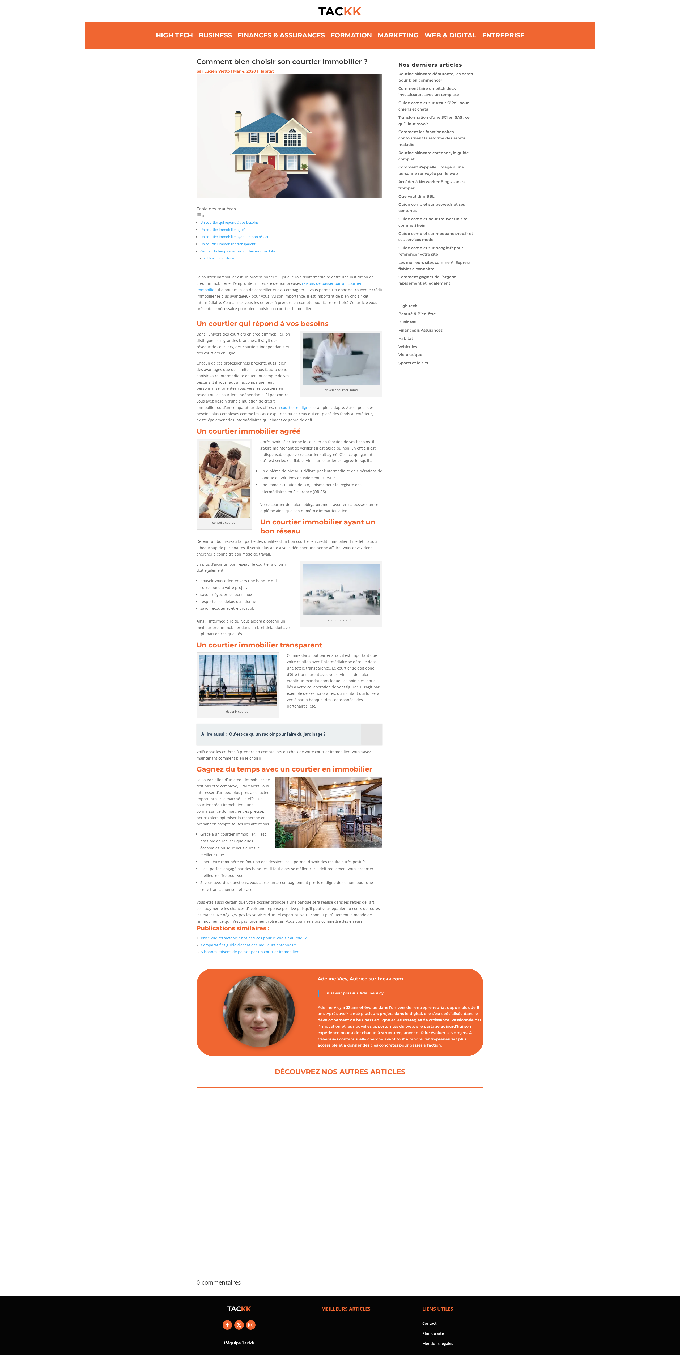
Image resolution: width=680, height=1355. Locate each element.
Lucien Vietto (217, 71)
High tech (174, 35)
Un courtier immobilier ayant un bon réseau (234, 237)
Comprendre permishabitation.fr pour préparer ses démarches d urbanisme (239, 1181)
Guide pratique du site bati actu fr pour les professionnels (334, 1178)
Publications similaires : (220, 258)
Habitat (266, 71)
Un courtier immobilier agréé (222, 229)
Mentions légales (437, 1343)
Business (215, 35)
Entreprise (503, 35)
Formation (351, 35)
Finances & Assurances (281, 35)
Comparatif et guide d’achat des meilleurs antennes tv (249, 944)
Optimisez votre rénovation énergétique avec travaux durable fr (437, 1178)
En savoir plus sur (341, 993)
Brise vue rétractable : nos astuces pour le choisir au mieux (254, 938)
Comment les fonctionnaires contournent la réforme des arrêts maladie (431, 138)
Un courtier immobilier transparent (228, 244)
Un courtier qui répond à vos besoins (229, 222)
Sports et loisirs (413, 363)
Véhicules (407, 346)
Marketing (398, 35)
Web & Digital (450, 35)
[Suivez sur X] (239, 1325)
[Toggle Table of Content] (201, 215)
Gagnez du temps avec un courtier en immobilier (238, 251)
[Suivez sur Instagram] (251, 1325)
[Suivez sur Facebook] (227, 1325)
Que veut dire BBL (416, 196)
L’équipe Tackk (239, 1342)
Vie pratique (410, 354)
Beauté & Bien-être (417, 313)
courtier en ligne (296, 407)
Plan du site (433, 1333)
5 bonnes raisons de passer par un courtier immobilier (250, 951)
